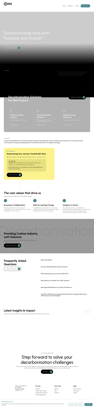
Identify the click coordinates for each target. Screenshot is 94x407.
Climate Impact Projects (40, 390)
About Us (56, 388)
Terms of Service (77, 388)
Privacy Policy (76, 390)
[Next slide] (89, 312)
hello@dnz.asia (18, 390)
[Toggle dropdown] (73, 5)
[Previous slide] (86, 312)
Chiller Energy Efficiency (40, 394)
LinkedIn (75, 392)
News (77, 6)
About (64, 6)
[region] (47, 403)
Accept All (89, 404)
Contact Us (85, 6)
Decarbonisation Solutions (41, 392)
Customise (72, 404)
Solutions (70, 6)
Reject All (80, 404)
